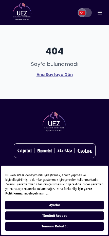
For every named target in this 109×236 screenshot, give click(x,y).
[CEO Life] (85, 151)
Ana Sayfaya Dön (55, 74)
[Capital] (24, 150)
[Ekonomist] (45, 151)
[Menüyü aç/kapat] (100, 13)
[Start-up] (65, 151)
